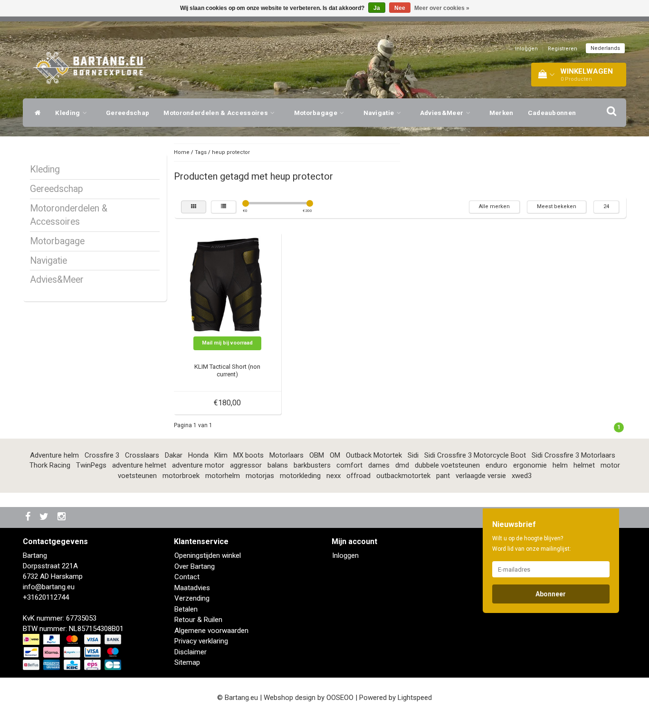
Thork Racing (49, 465)
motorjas (260, 475)
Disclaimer (190, 652)
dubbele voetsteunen (447, 465)
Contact (187, 577)
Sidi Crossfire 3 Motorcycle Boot (475, 455)
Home (182, 152)
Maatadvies (192, 588)
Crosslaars (142, 455)
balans (277, 465)
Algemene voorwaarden (211, 630)
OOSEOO (339, 697)
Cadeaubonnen (552, 112)
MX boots (248, 455)
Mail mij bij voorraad (227, 343)
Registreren (562, 49)
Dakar (173, 455)
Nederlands (605, 48)
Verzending (192, 598)
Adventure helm (54, 455)
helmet (584, 465)
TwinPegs (91, 465)
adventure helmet (139, 465)
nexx (333, 475)
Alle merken (494, 206)
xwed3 (522, 475)
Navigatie (379, 112)
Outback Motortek (374, 455)
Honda (198, 455)
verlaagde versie (481, 475)
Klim (221, 455)
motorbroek (181, 475)
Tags (201, 152)
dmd (402, 465)
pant (443, 475)
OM (335, 455)
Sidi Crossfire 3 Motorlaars (573, 455)
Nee (399, 8)
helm (560, 465)
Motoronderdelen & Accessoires (216, 112)
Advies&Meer (442, 112)
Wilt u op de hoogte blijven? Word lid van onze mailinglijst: (531, 543)
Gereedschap (127, 112)
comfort (349, 465)
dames (379, 465)
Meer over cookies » (441, 8)
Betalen (186, 609)
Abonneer (550, 594)
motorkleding (300, 475)
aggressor (246, 465)
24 (606, 206)
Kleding (68, 112)
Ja (376, 8)
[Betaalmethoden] (73, 652)
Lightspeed (415, 697)
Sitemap (187, 662)
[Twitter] (45, 517)
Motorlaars (286, 455)
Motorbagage (316, 112)
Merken (501, 112)
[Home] (35, 112)
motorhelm (222, 475)
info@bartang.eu (49, 587)
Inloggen (526, 49)
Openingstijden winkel (207, 555)
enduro (496, 465)
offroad (358, 475)
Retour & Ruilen (198, 619)
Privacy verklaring (201, 641)
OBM (316, 455)
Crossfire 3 (102, 455)
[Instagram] (62, 517)
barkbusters (312, 465)
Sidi (413, 455)
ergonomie (530, 465)
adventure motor (198, 465)
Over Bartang (194, 566)
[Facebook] (29, 517)
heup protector (231, 152)
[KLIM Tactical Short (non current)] (227, 285)
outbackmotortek (403, 475)
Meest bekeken (556, 206)
